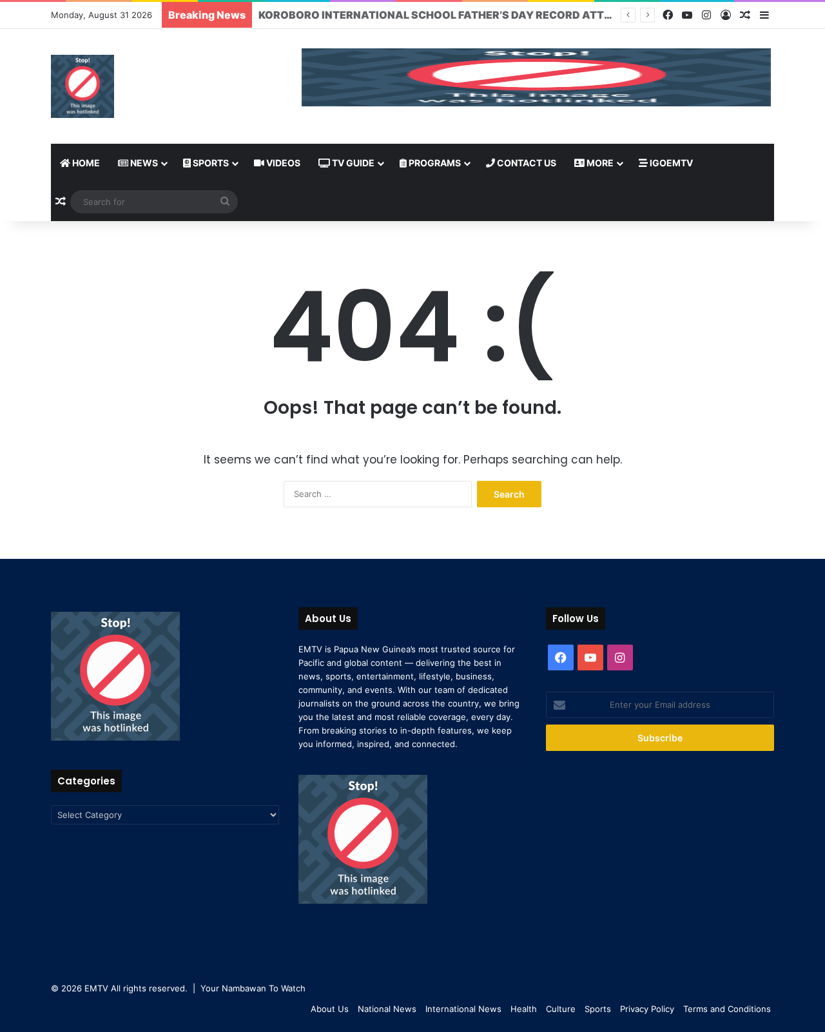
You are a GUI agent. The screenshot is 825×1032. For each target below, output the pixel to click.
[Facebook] (667, 15)
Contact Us (525, 162)
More (599, 162)
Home (85, 162)
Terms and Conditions (727, 1009)
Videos (282, 162)
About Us (330, 1009)
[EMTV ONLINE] (82, 86)
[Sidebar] (764, 15)
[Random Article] (745, 15)
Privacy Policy (647, 1009)
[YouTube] (687, 15)
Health (523, 1009)
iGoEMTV (670, 162)
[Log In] (725, 15)
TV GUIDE (352, 162)
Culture (561, 1009)
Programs (434, 162)
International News (463, 1009)
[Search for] (225, 201)
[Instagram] (706, 15)
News (143, 162)
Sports (210, 162)
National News (387, 1009)
